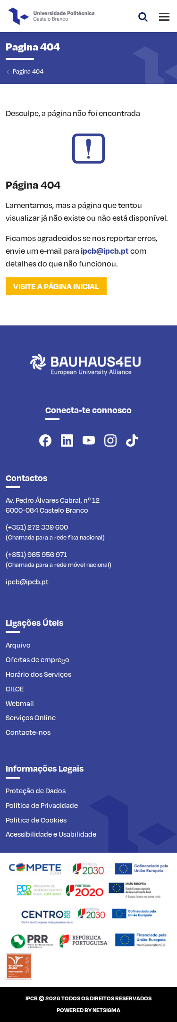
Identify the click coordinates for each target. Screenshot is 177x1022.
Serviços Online (31, 717)
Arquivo (18, 644)
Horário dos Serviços (38, 674)
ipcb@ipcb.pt (105, 251)
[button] (143, 16)
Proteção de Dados (36, 790)
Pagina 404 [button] (28, 71)
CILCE (15, 688)
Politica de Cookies (36, 819)
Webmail (20, 703)
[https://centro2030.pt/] (88, 914)
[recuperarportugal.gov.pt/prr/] (88, 939)
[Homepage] (88, 867)
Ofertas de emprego (37, 659)
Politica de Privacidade (42, 805)
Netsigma (106, 1010)
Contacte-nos (28, 732)
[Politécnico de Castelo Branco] (88, 375)
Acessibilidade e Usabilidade (51, 834)
